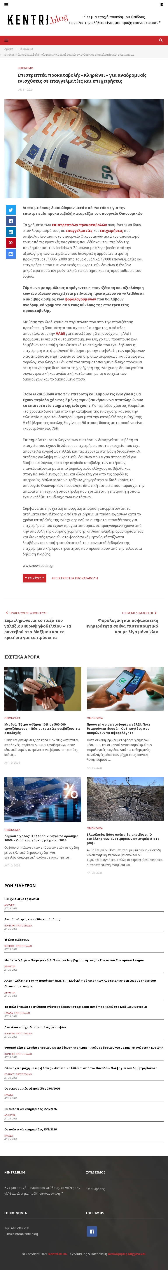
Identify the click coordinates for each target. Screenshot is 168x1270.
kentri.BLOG (57, 1254)
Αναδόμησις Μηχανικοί (127, 1254)
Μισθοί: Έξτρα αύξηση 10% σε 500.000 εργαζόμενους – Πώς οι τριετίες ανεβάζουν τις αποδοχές (42, 728)
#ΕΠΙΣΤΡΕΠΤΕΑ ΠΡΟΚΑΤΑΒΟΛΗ (75, 578)
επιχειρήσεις (112, 230)
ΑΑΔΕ (61, 333)
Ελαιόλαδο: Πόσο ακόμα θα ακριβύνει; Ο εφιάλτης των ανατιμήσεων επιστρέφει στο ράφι (123, 838)
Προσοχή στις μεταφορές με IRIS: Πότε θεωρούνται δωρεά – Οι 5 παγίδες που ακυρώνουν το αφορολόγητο (118, 728)
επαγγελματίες (79, 230)
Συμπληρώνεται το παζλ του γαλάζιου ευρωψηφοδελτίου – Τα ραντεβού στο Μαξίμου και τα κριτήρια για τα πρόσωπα (37, 629)
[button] (6, 4)
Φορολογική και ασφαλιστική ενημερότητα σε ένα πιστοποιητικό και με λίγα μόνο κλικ (122, 626)
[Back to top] (155, 1257)
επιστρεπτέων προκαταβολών (79, 224)
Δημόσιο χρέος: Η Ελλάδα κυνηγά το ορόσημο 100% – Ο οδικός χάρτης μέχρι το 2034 (41, 838)
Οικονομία (25, 68)
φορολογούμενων (81, 299)
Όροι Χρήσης (95, 1189)
